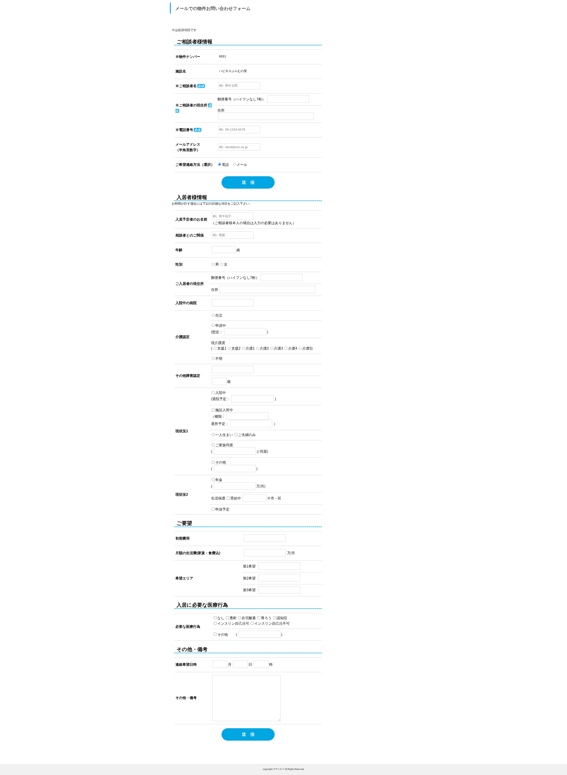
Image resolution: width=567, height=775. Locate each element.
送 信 (248, 182)
